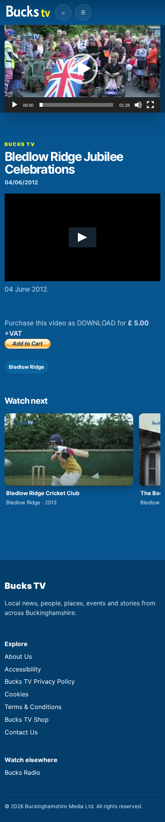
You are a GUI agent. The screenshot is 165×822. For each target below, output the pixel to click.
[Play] (14, 105)
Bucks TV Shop (27, 719)
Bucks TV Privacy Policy (40, 681)
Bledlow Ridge (26, 367)
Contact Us (21, 732)
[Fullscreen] (150, 105)
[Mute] (138, 105)
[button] (82, 68)
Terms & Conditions (33, 707)
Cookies (16, 694)
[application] (82, 69)
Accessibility (23, 669)
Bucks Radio (22, 772)
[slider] (76, 105)
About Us (18, 656)
